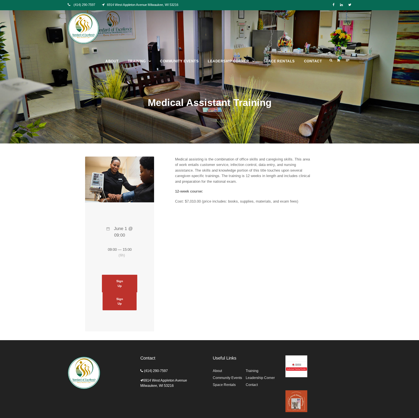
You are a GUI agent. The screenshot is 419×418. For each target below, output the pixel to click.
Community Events (179, 61)
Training (137, 61)
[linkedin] (341, 5)
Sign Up (119, 283)
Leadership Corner (228, 61)
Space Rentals (279, 61)
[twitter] (349, 5)
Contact (313, 61)
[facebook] (334, 5)
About (112, 61)
